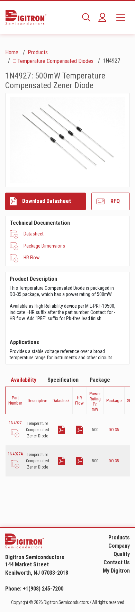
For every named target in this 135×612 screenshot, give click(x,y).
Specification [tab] (63, 380)
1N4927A (15, 454)
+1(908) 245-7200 (43, 588)
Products (38, 52)
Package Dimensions (44, 246)
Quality (122, 554)
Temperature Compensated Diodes (55, 61)
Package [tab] (100, 380)
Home (11, 52)
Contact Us (117, 562)
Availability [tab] (23, 380)
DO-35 (114, 429)
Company (119, 546)
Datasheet (34, 234)
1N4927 (15, 422)
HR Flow (31, 257)
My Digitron (116, 570)
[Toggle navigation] (120, 17)
